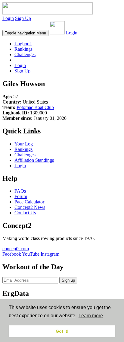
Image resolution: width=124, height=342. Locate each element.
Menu (25, 33)
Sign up (68, 280)
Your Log (23, 143)
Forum (20, 196)
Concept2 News (29, 207)
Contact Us (25, 212)
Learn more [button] (91, 315)
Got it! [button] (62, 331)
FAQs (20, 190)
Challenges (25, 54)
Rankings (23, 49)
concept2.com (15, 248)
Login (8, 18)
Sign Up (23, 18)
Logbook (23, 43)
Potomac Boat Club (35, 107)
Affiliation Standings (34, 160)
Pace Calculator (29, 201)
